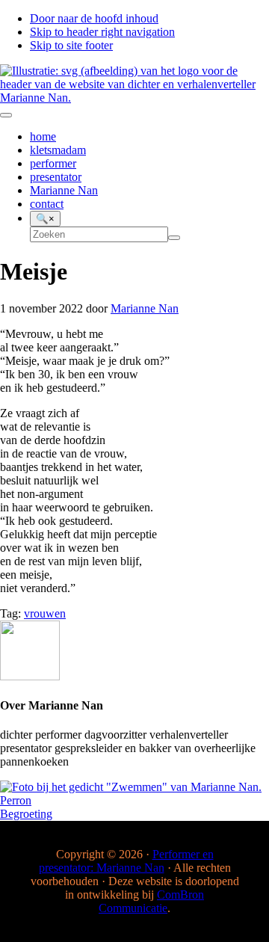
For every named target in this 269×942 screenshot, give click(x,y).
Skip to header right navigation (102, 31)
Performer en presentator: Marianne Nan (126, 861)
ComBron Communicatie (151, 901)
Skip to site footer (71, 45)
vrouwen (45, 613)
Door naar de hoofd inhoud (94, 18)
